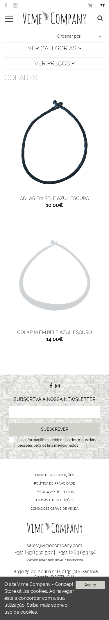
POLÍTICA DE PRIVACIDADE (54, 483)
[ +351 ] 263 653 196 (76, 552)
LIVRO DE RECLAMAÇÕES (54, 475)
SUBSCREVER (54, 429)
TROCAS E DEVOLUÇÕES (54, 500)
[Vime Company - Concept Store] (54, 18)
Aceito (90, 585)
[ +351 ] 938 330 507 (32, 552)
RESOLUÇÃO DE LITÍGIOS (54, 492)
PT (102, 5)
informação (34, 440)
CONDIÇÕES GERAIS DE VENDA (54, 509)
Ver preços (52, 63)
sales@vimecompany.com (54, 545)
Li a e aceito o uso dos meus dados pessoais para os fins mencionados (58, 443)
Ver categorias (53, 48)
